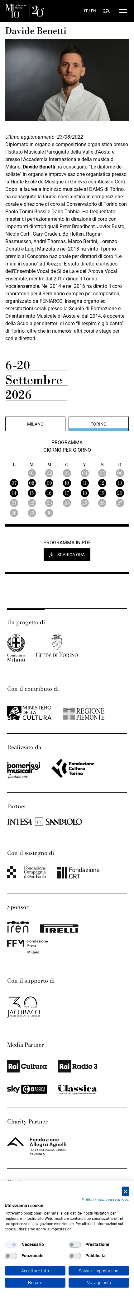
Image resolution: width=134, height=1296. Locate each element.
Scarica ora (71, 554)
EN (93, 11)
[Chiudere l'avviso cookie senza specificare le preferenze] (125, 1191)
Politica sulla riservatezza (105, 1199)
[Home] (24, 11)
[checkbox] (11, 1245)
